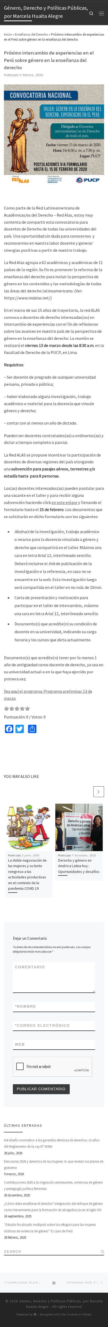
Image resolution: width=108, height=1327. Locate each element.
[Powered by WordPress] (35, 1314)
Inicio (8, 34)
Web (20, 1044)
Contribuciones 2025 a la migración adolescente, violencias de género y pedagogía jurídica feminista (53, 1185)
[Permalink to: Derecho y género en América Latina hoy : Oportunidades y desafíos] (79, 827)
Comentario (30, 967)
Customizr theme (79, 1314)
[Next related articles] (98, 791)
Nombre (25, 1006)
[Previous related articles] (87, 791)
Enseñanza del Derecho (31, 34)
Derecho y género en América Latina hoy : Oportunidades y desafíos (78, 866)
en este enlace (64, 502)
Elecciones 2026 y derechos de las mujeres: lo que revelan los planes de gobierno (53, 1164)
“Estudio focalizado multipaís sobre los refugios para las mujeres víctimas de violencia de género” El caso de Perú (50, 1227)
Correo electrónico (42, 1026)
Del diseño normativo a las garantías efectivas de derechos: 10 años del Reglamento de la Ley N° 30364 (51, 1143)
